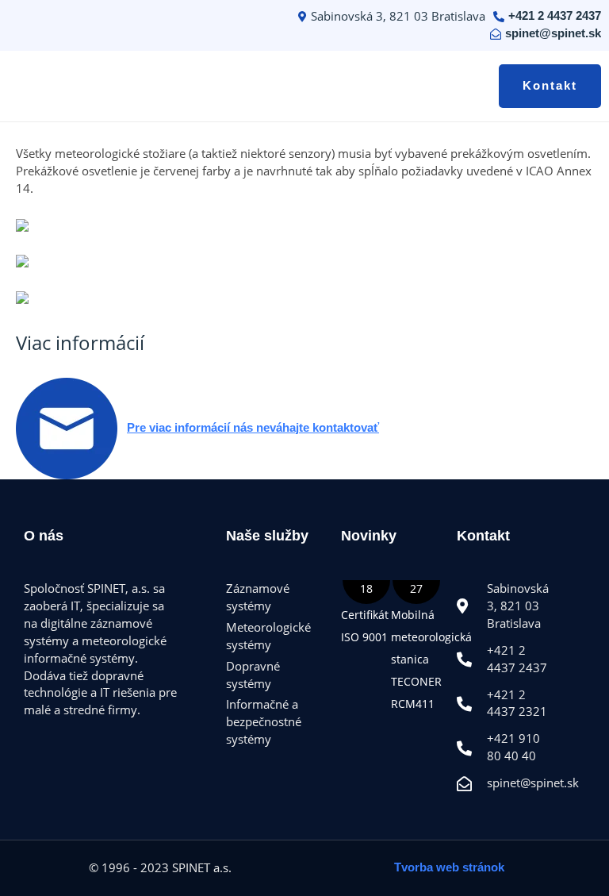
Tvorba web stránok (449, 867)
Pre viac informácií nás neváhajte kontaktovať (253, 427)
